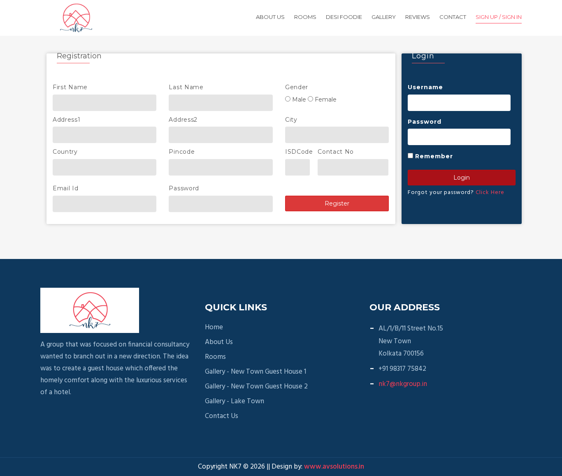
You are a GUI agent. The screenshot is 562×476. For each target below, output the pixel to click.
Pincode (182, 151)
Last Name (186, 87)
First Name (70, 87)
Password (184, 188)
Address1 (67, 119)
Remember (434, 156)
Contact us (221, 416)
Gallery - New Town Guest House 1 (255, 372)
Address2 (183, 119)
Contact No (336, 151)
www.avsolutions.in (334, 466)
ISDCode (299, 151)
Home (214, 328)
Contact (452, 17)
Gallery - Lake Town (234, 402)
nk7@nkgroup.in (403, 384)
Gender (296, 87)
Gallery (384, 17)
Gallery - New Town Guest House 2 (256, 387)
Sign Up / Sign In (499, 17)
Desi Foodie (344, 17)
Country (65, 151)
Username (425, 87)
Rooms (305, 17)
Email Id (66, 188)
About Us (270, 17)
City (291, 119)
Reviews (417, 17)
